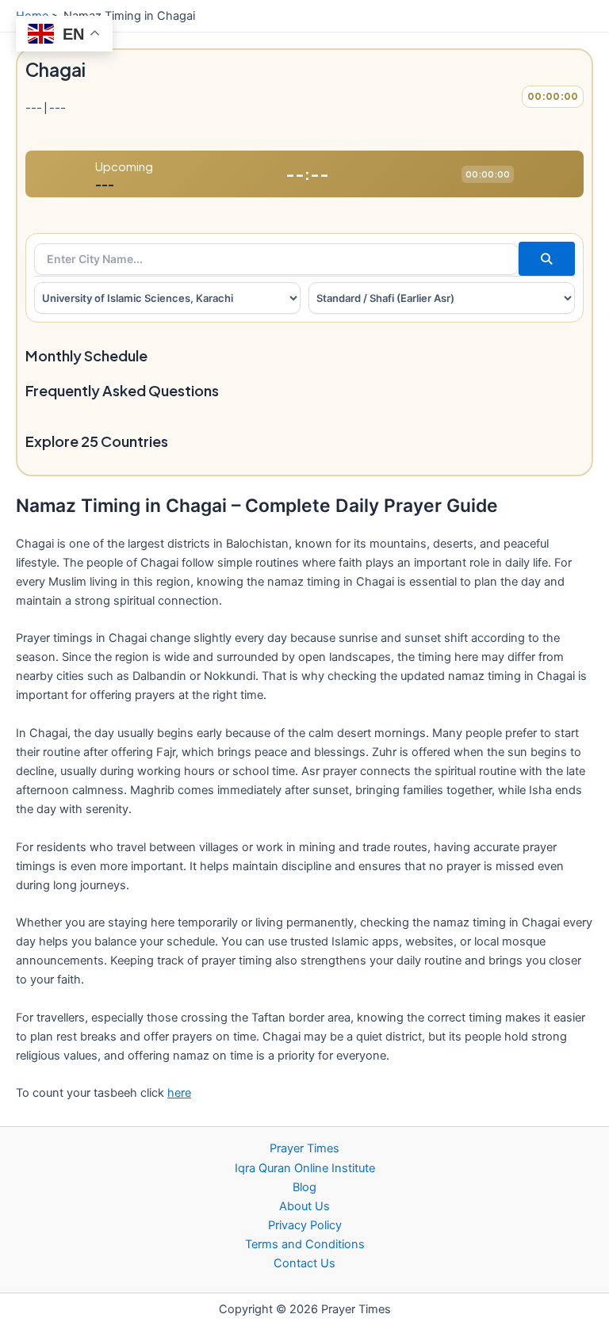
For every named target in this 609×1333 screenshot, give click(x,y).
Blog (304, 1187)
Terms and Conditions (305, 1244)
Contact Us (304, 1263)
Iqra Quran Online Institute (305, 1168)
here (179, 1093)
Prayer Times (304, 1148)
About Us (304, 1206)
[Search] (547, 259)
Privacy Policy (305, 1225)
